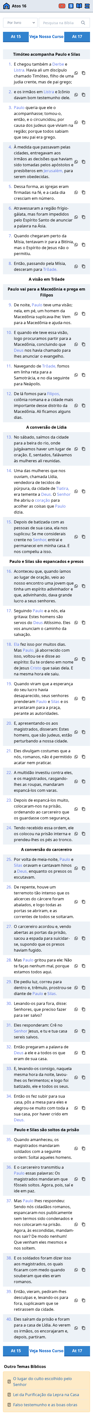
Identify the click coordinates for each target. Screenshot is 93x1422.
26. (9, 887)
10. (9, 332)
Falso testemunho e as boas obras (45, 1404)
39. (9, 1291)
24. (9, 828)
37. (9, 1200)
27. (9, 926)
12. (9, 393)
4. (10, 147)
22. (9, 772)
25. (9, 859)
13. (9, 437)
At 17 (77, 36)
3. (10, 107)
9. (10, 305)
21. (9, 751)
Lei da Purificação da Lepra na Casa (46, 1394)
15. (9, 522)
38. (9, 1258)
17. (9, 610)
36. (9, 1167)
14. (9, 470)
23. (9, 800)
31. (9, 1025)
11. (9, 366)
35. (9, 1139)
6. (10, 208)
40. (9, 1319)
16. (9, 571)
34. (9, 1096)
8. (10, 263)
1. (10, 64)
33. (9, 1068)
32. (9, 1047)
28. (9, 960)
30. (9, 1003)
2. (10, 91)
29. (9, 981)
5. (10, 186)
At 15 (16, 36)
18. (9, 644)
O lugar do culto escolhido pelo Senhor (42, 1381)
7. (10, 236)
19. (9, 683)
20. (9, 723)
